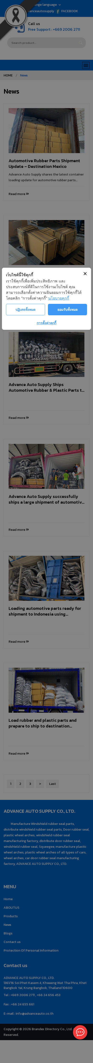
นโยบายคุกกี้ (58, 298)
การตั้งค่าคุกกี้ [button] (46, 323)
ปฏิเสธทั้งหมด (26, 309)
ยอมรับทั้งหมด (67, 309)
